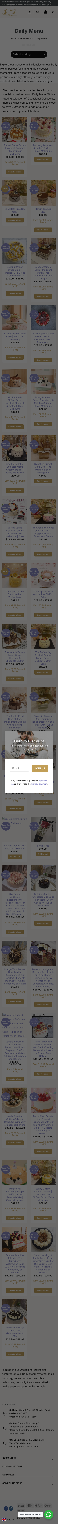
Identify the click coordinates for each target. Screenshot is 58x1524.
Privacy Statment (39, 784)
